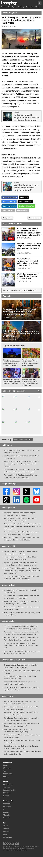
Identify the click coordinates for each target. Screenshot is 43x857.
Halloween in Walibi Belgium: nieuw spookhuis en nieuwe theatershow (27, 117)
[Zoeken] (40, 3)
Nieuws (4, 7)
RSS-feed (6, 793)
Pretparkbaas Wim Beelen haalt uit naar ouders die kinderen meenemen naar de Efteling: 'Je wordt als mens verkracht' (22, 526)
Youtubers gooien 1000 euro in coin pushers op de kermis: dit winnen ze (12, 381)
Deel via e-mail (8, 210)
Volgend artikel (34, 218)
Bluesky (6, 812)
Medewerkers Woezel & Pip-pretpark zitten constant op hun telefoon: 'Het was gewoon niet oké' (21, 645)
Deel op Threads (25, 202)
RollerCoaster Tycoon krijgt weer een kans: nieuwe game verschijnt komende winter (30, 362)
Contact (6, 831)
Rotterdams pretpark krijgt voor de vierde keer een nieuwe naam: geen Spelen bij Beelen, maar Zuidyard (22, 464)
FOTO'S (10, 269)
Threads (6, 815)
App (4, 771)
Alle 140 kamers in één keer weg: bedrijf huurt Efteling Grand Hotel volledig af (21, 333)
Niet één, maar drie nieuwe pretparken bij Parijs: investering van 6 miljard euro (30, 382)
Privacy (6, 776)
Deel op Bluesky (9, 202)
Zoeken (6, 828)
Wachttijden (12, 7)
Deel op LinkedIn (9, 206)
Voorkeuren (30, 7)
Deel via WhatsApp (26, 206)
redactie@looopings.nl (23, 439)
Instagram (7, 806)
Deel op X (24, 197)
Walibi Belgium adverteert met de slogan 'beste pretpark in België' (26, 187)
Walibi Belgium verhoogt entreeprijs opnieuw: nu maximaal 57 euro (27, 276)
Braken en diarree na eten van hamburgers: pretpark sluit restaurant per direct (19, 311)
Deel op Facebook (10, 197)
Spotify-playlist (9, 790)
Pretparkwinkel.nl (29, 290)
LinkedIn (6, 818)
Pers (5, 834)
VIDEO (11, 238)
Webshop (21, 7)
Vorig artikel (7, 218)
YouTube (6, 787)
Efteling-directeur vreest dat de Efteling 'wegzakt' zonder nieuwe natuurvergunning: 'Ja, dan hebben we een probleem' (22, 570)
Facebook (7, 804)
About (37, 7)
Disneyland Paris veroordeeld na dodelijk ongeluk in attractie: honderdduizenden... (11, 362)
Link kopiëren (22, 210)
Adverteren (7, 837)
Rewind (6, 796)
